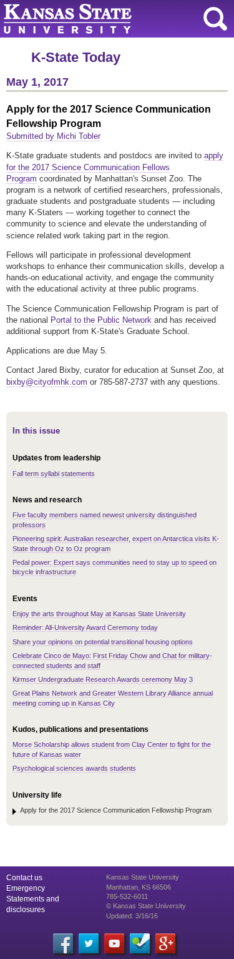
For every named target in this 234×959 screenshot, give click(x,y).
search (215, 18)
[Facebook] (63, 943)
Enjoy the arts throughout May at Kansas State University (99, 613)
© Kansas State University (146, 906)
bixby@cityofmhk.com (46, 382)
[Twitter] (89, 943)
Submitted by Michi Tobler (53, 136)
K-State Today (75, 57)
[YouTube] (114, 943)
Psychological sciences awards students (74, 768)
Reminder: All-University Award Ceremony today (85, 627)
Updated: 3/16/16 (132, 916)
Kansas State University (114, 19)
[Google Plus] (165, 943)
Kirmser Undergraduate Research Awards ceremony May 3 (102, 679)
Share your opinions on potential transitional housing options (102, 642)
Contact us (24, 877)
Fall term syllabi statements (53, 473)
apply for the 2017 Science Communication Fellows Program (114, 167)
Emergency (25, 888)
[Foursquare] (140, 943)
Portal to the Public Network (102, 320)
